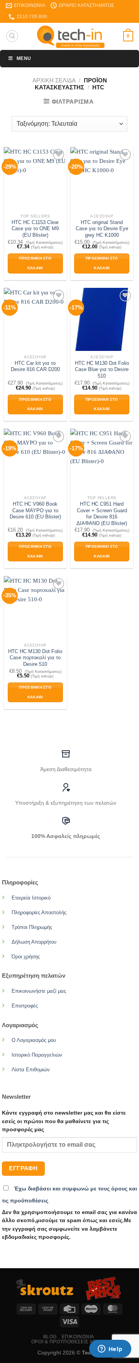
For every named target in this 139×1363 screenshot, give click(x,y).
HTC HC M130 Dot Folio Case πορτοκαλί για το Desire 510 (35, 657)
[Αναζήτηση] (12, 36)
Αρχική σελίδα (54, 80)
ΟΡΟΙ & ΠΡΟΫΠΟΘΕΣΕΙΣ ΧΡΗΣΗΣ (70, 1341)
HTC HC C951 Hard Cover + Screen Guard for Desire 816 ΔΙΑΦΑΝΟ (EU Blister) (101, 513)
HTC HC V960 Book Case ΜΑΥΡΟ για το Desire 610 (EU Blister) (35, 510)
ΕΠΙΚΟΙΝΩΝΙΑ (78, 1336)
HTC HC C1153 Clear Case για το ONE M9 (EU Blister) (35, 228)
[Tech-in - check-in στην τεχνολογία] (70, 36)
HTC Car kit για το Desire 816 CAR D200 (35, 366)
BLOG (50, 1336)
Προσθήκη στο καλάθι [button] (35, 263)
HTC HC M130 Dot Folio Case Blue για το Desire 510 (102, 369)
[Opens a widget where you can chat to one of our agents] (110, 1349)
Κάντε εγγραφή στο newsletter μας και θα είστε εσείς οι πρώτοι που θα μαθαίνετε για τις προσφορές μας (64, 1121)
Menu (24, 58)
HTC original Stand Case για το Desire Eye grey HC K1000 (102, 228)
